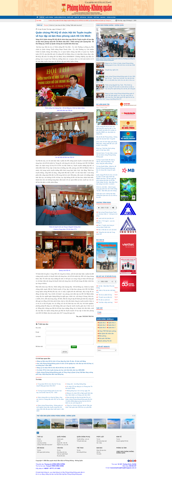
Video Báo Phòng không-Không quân (125, 452)
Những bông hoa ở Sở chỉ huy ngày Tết (78, 390)
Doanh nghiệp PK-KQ (122, 441)
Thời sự (42, 17)
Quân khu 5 (102, 327)
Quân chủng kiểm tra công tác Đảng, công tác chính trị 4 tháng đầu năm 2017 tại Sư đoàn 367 (50, 399)
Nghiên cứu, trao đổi (62, 444)
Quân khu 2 (111, 322)
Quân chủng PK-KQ (60, 17)
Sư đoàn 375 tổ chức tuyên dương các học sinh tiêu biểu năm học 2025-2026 (60, 370)
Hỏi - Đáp (99, 443)
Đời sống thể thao (81, 452)
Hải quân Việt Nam (104, 338)
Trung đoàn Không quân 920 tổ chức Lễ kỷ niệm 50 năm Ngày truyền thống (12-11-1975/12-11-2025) (52, 20)
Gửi (65, 351)
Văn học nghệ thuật (62, 454)
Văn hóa (89, 17)
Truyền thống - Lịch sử (83, 439)
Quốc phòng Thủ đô (105, 341)
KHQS (58, 441)
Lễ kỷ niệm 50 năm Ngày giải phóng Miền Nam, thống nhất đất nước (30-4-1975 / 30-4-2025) (106, 143)
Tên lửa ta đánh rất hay (105, 295)
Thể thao (96, 17)
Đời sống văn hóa (62, 452)
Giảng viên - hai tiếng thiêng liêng (76, 384)
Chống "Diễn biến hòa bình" (74, 25)
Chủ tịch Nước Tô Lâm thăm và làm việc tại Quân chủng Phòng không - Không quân (106, 155)
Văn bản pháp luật (102, 441)
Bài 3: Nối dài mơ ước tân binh (107, 229)
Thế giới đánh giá (81, 441)
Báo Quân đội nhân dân (106, 333)
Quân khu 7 (111, 327)
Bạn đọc (103, 17)
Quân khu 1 (102, 322)
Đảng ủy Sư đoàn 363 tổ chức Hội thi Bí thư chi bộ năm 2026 (56, 367)
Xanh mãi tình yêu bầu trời (106, 218)
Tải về (115, 287)
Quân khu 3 (102, 325)
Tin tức (46, 25)
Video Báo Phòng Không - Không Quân (110, 25)
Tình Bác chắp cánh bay (105, 302)
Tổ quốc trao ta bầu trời (105, 297)
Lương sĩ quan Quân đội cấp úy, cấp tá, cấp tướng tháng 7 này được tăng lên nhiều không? (105, 161)
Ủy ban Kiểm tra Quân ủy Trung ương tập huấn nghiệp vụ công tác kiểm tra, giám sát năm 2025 (110, 20)
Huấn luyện (60, 439)
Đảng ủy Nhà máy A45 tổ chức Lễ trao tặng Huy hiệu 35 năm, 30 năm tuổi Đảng (61, 361)
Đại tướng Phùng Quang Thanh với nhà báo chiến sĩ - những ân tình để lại (106, 214)
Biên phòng (102, 336)
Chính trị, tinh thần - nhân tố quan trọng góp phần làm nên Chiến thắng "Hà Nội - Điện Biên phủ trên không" (106, 188)
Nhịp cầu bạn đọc (101, 450)
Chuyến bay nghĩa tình (111, 70)
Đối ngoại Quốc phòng (43, 452)
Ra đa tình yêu (61, 456)
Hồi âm (98, 452)
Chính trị (51, 25)
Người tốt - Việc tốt (62, 443)
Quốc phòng (49, 17)
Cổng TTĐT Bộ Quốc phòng (107, 331)
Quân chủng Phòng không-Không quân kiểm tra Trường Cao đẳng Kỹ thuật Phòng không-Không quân (115, 59)
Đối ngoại (83, 17)
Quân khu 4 (111, 325)
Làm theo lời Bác (60, 25)
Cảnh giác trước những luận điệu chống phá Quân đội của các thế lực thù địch (106, 195)
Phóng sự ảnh (111, 17)
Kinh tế (77, 17)
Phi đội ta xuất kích (104, 300)
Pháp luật (70, 17)
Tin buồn (99, 454)
